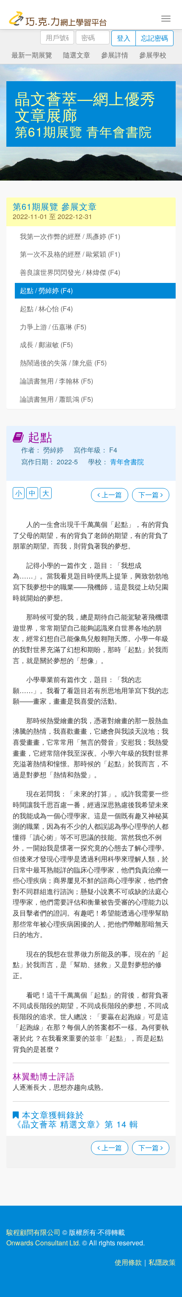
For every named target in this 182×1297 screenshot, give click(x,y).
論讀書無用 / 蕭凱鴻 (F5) (56, 399)
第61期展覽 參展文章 (55, 206)
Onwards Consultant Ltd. (43, 1243)
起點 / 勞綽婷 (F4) (46, 290)
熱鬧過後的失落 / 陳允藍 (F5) (63, 362)
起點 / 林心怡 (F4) (46, 308)
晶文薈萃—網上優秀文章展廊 (85, 106)
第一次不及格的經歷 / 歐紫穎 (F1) (70, 254)
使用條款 (128, 1262)
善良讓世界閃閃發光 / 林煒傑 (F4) (70, 272)
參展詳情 (114, 55)
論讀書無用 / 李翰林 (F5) (56, 381)
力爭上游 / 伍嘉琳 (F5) (53, 327)
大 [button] (45, 493)
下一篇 (149, 494)
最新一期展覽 (31, 55)
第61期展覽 (50, 131)
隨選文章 (76, 55)
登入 (123, 38)
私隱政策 (162, 1262)
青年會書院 (119, 131)
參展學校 (152, 55)
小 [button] (18, 493)
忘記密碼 (154, 38)
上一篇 (111, 494)
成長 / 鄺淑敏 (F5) (46, 344)
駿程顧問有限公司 (33, 1232)
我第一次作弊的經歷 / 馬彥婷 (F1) (70, 236)
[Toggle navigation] (166, 17)
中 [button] (32, 493)
